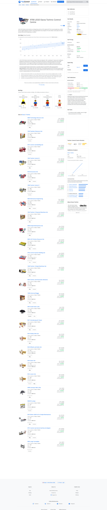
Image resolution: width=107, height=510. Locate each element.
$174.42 (62, 227)
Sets (20, 4)
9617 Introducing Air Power (34, 320)
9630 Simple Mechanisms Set (35, 225)
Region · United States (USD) (49, 482)
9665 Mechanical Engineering (35, 198)
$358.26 (62, 200)
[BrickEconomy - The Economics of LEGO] (24, 2)
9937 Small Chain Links (33, 306)
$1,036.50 (62, 119)
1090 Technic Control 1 (33, 185)
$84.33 (62, 268)
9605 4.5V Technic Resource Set (35, 239)
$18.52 (62, 443)
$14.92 (62, 308)
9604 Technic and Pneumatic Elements (37, 279)
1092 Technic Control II (33, 158)
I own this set (56, 125)
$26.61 (62, 362)
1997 (30, 175)
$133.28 (62, 173)
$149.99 (62, 214)
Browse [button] (34, 1)
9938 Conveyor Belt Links (34, 387)
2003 (30, 202)
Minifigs (30, 492)
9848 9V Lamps (31, 401)
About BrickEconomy (53, 490)
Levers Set (71, 190)
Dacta (23, 4)
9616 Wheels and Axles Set (34, 347)
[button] (58, 37)
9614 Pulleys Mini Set (33, 333)
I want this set (56, 127)
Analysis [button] (47, 1)
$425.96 (62, 146)
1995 (30, 121)
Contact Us (53, 492)
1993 (30, 255)
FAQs (77, 490)
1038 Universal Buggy (33, 293)
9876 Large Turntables (33, 441)
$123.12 (62, 321)
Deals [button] (41, 1)
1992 (30, 282)
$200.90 (62, 187)
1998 (30, 309)
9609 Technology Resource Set (35, 118)
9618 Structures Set (32, 171)
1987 (78, 28)
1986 (30, 161)
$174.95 (62, 429)
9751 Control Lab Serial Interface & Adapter (39, 428)
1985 (30, 134)
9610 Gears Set (31, 360)
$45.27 (62, 416)
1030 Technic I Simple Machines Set (36, 266)
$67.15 (62, 281)
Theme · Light (61, 482)
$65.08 (62, 295)
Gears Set (71, 189)
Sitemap (77, 494)
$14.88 (62, 389)
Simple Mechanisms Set (73, 186)
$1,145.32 (62, 133)
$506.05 (62, 160)
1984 (30, 215)
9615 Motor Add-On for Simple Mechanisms (39, 414)
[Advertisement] (41, 11)
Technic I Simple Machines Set (74, 184)
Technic (27, 4)
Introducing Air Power (73, 195)
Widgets (77, 492)
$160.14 (62, 254)
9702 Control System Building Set (36, 252)
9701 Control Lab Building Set (35, 144)
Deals (30, 494)
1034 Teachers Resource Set (34, 131)
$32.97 (62, 348)
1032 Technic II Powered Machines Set (37, 212)
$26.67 (62, 335)
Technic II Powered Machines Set (75, 187)
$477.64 (62, 241)
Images (61, 25)
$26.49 (62, 375)
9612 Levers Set (31, 374)
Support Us (54, 495)
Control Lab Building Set (73, 196)
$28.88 (62, 402)
